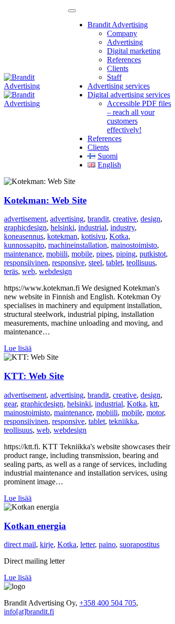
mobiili (57, 254)
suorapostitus (139, 544)
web (28, 271)
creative (125, 219)
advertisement (25, 219)
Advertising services (119, 86)
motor (155, 412)
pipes (104, 254)
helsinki (62, 227)
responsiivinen (26, 262)
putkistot (153, 254)
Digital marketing (133, 51)
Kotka (118, 236)
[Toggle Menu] (72, 10)
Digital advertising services (129, 95)
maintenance (23, 254)
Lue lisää (18, 348)
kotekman (62, 236)
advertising (67, 219)
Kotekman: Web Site (45, 200)
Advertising (125, 42)
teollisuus (140, 262)
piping (126, 254)
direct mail (20, 544)
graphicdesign (25, 227)
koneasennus (23, 236)
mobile (81, 254)
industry (122, 227)
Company (122, 33)
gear (10, 404)
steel (95, 262)
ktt (154, 404)
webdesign (55, 271)
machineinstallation (77, 245)
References (124, 59)
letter (87, 544)
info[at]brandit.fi (29, 611)
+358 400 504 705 (107, 603)
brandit (98, 219)
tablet (114, 262)
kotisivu (93, 236)
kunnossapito (24, 245)
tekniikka (123, 421)
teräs (11, 271)
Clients (117, 68)
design (150, 219)
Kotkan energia (35, 526)
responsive (68, 262)
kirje (46, 544)
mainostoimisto (134, 245)
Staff (114, 77)
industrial (92, 227)
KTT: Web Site (34, 376)
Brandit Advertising (118, 24)
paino (107, 544)
